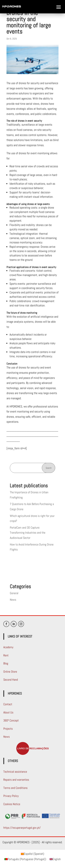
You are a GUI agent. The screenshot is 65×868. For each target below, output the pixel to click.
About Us (8, 712)
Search (49, 467)
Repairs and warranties (16, 780)
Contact (7, 704)
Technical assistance (15, 771)
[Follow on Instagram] (21, 624)
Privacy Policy (11, 796)
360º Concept (11, 720)
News (13, 600)
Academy (8, 647)
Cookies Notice (11, 804)
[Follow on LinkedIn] (14, 624)
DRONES (7, 28)
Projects (8, 728)
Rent (5, 655)
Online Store (10, 671)
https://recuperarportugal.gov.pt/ (22, 828)
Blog (5, 663)
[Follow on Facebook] (6, 624)
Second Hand (10, 679)
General (14, 593)
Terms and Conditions (15, 788)
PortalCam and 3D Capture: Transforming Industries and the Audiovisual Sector (27, 533)
